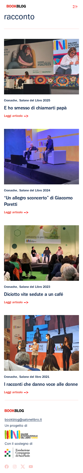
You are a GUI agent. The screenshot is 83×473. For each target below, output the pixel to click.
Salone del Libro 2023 (34, 287)
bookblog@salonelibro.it (23, 419)
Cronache (10, 100)
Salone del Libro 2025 (34, 100)
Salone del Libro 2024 (34, 190)
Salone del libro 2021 (34, 377)
